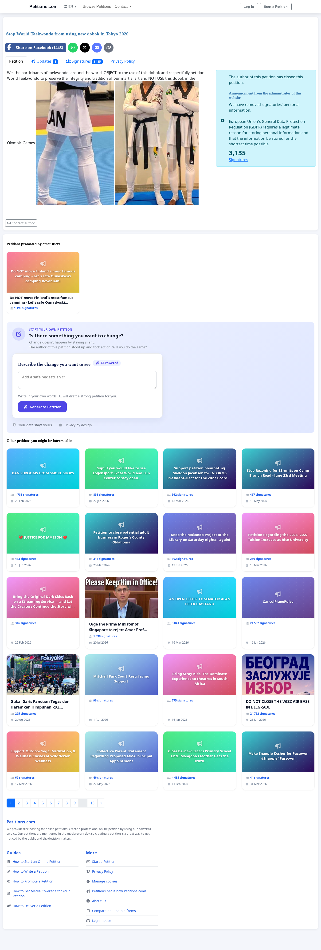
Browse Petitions (97, 6)
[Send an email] (97, 48)
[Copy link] (109, 48)
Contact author (23, 223)
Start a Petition (276, 6)
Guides (14, 853)
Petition (16, 61)
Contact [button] (122, 6)
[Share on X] (85, 48)
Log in (249, 6)
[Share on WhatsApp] (73, 48)
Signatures (86, 61)
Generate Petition (46, 406)
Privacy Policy (123, 61)
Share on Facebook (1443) (39, 47)
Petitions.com (43, 6)
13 (92, 803)
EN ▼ (72, 6)
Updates (46, 61)
